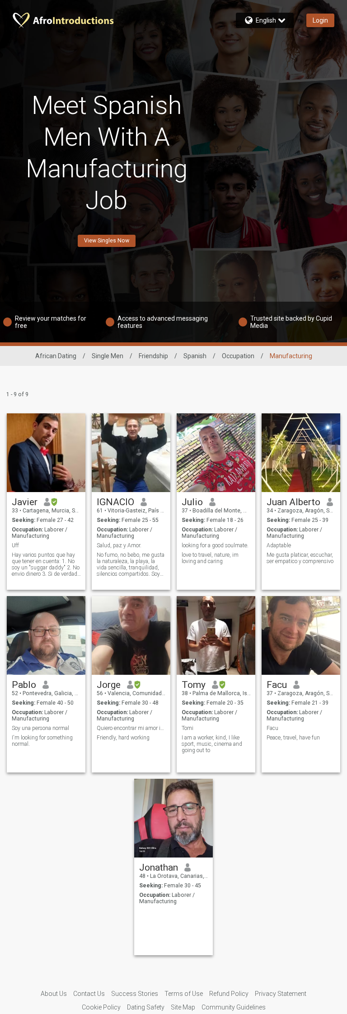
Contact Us (89, 993)
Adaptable (279, 545)
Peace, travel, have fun (293, 737)
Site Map (183, 1007)
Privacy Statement (280, 993)
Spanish (194, 356)
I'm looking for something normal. (42, 740)
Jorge (109, 684)
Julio (192, 502)
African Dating (55, 356)
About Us (54, 993)
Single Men (107, 356)
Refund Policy (229, 993)
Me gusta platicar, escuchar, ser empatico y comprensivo (300, 558)
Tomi (187, 728)
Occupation (238, 356)
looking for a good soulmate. (216, 545)
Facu (277, 684)
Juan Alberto (293, 502)
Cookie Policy (101, 1007)
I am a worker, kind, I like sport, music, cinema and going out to (212, 743)
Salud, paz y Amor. (119, 545)
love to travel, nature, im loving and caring (210, 558)
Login (320, 20)
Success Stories (134, 993)
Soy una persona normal (40, 728)
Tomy (194, 684)
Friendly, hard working (123, 737)
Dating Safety (145, 1007)
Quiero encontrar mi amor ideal (131, 728)
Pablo (24, 684)
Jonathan (158, 867)
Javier (25, 502)
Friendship (153, 356)
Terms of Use (183, 993)
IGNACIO (115, 502)
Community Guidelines (234, 1007)
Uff (15, 545)
